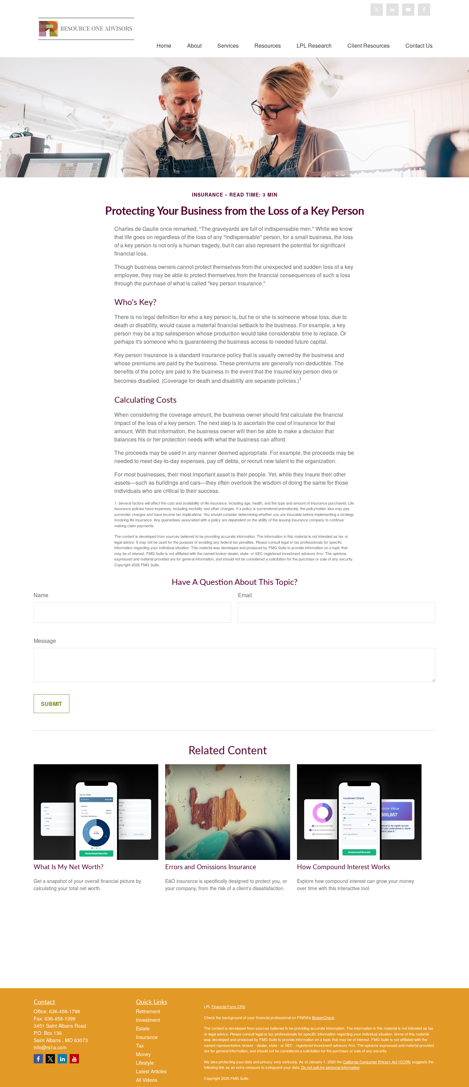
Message (45, 641)
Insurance (147, 1036)
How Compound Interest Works (343, 867)
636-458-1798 (64, 1011)
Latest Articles (151, 1071)
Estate (143, 1028)
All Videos (146, 1079)
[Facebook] (424, 9)
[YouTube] (408, 9)
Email (245, 595)
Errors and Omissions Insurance (210, 867)
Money (143, 1054)
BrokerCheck (323, 1017)
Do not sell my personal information (330, 1067)
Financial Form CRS (228, 1006)
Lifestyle (145, 1062)
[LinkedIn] (392, 9)
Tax (140, 1045)
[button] (164, 45)
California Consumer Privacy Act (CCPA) (377, 1061)
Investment (148, 1019)
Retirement (148, 1011)
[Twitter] (376, 9)
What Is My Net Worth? (69, 867)
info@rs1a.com (50, 1047)
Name (41, 595)
